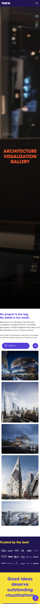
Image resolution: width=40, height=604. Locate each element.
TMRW (5, 3)
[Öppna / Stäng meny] (36, 3)
